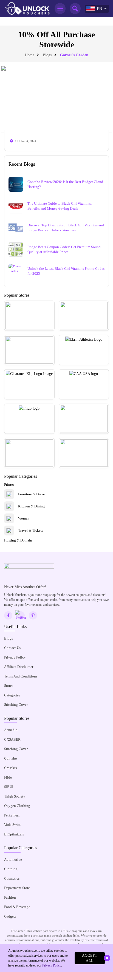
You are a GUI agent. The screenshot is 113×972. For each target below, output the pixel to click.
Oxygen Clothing (17, 806)
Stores (8, 686)
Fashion (10, 897)
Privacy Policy (15, 657)
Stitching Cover (16, 704)
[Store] (29, 316)
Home (29, 55)
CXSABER (12, 739)
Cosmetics (11, 878)
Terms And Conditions (20, 676)
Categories (12, 695)
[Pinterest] (33, 615)
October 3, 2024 (25, 141)
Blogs (47, 55)
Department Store (17, 888)
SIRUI (8, 787)
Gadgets (10, 916)
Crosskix (10, 768)
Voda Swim (12, 825)
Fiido (8, 777)
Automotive (13, 859)
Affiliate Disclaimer (18, 667)
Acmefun (11, 730)
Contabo (10, 758)
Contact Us (12, 648)
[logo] (27, 8)
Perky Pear (12, 815)
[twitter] (20, 615)
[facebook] (8, 615)
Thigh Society (14, 796)
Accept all (89, 958)
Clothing (11, 869)
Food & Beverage (17, 907)
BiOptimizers (14, 834)
